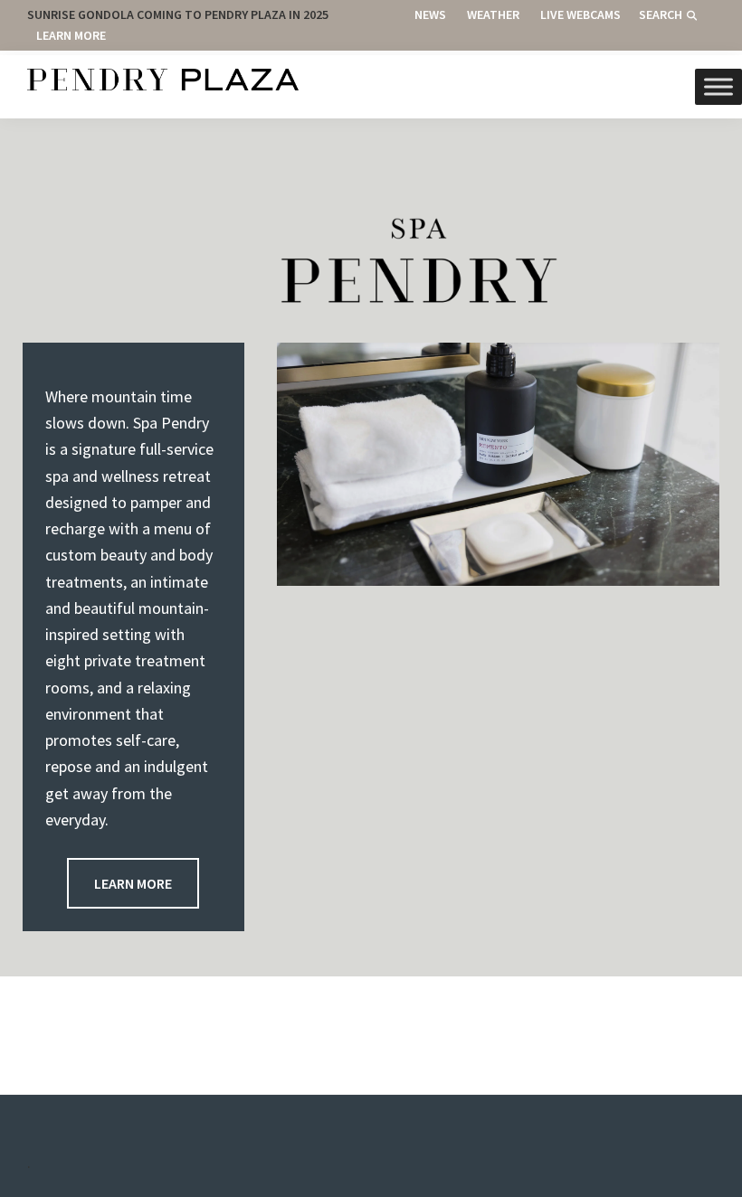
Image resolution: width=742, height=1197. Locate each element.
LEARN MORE (133, 883)
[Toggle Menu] (718, 86)
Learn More (71, 35)
